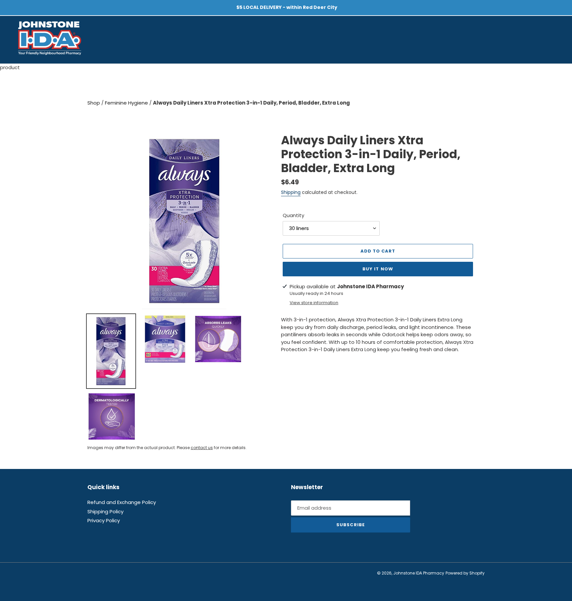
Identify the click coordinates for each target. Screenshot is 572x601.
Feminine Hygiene (127, 102)
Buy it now (377, 269)
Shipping (291, 192)
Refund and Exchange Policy (121, 502)
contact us (202, 447)
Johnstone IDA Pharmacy (418, 573)
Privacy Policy (103, 520)
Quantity (293, 215)
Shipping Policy (105, 511)
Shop (94, 102)
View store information (314, 303)
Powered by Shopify (465, 573)
